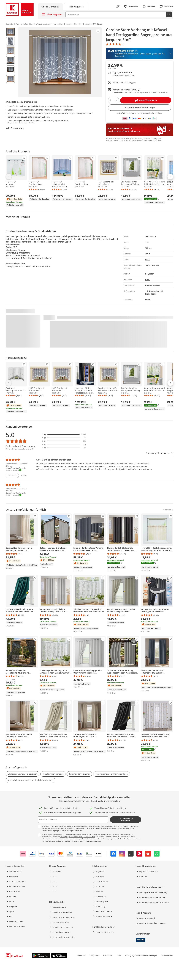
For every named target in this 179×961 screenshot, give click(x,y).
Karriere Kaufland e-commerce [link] (152, 923)
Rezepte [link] (99, 891)
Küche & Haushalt (17, 886)
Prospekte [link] (100, 876)
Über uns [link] (143, 876)
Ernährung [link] (100, 906)
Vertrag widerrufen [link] (61, 922)
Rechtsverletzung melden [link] (64, 937)
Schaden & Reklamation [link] (63, 927)
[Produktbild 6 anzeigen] (10, 79)
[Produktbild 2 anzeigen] (10, 41)
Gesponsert (9, 182)
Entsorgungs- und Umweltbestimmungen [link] (141, 955)
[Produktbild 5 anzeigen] (10, 69)
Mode (11, 901)
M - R (55, 886)
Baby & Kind (14, 891)
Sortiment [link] (100, 886)
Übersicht (57, 871)
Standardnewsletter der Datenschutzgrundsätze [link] (66, 828)
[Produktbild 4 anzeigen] (10, 60)
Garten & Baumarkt (17, 881)
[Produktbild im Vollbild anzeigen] (60, 62)
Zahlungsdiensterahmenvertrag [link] (153, 892)
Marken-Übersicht (17, 926)
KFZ (10, 916)
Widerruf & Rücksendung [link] (64, 917)
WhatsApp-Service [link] (104, 916)
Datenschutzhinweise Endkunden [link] (154, 902)
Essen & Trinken (16, 921)
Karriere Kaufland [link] (147, 918)
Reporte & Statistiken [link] (148, 871)
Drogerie (13, 906)
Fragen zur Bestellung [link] (62, 912)
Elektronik (13, 876)
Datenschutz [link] (108, 955)
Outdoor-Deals (15, 871)
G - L (54, 881)
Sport (11, 911)
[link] (76, 6)
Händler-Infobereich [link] (105, 932)
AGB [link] (119, 955)
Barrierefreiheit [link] (167, 955)
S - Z (54, 891)
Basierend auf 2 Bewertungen (20, 446)
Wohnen (13, 896)
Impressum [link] (81, 955)
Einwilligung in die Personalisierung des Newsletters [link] (77, 837)
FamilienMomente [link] (104, 911)
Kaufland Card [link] (102, 881)
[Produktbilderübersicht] (10, 62)
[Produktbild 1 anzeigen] (10, 32)
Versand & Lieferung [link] (61, 932)
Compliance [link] (94, 955)
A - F (54, 876)
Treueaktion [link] (101, 896)
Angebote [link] (100, 871)
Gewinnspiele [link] (102, 901)
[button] (64, 434)
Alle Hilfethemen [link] (60, 907)
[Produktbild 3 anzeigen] (10, 51)
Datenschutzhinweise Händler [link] (152, 897)
